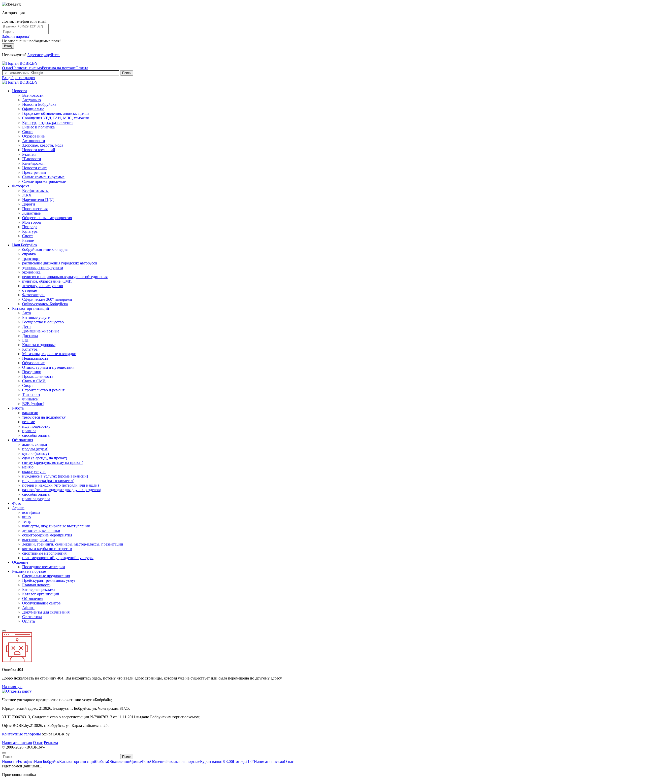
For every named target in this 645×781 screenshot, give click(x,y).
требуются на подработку (44, 417)
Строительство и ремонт (43, 390)
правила (29, 431)
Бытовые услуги (36, 317)
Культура (30, 231)
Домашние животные (40, 331)
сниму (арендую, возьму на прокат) (52, 462)
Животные (31, 213)
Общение (20, 562)
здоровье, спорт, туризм (42, 267)
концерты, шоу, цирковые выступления (56, 526)
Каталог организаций (30, 308)
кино (26, 517)
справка (29, 254)
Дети (26, 326)
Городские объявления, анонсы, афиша (55, 113)
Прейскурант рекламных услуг (49, 580)
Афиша (18, 508)
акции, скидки (34, 444)
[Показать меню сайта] (4, 631)
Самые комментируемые (43, 177)
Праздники (31, 372)
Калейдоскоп (33, 163)
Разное (28, 240)
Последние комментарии (43, 567)
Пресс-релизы (34, 172)
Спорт (27, 131)
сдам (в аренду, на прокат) (44, 458)
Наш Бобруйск (24, 245)
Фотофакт (20, 186)
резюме (28, 422)
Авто (26, 313)
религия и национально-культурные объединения (65, 277)
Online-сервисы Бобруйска (45, 304)
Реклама (51, 742)
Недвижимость (35, 358)
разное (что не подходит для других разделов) (61, 490)
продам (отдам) (35, 449)
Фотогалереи (33, 295)
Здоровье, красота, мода (42, 145)
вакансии (30, 413)
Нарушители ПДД (38, 199)
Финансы (30, 399)
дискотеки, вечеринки (41, 530)
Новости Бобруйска (39, 104)
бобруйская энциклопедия (45, 249)
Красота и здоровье (38, 345)
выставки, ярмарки (38, 539)
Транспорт (31, 394)
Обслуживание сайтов (41, 603)
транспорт (31, 258)
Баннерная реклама (38, 589)
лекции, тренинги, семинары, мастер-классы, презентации (72, 544)
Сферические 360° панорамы (47, 299)
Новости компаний (38, 150)
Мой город (31, 222)
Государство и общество (43, 322)
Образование (33, 136)
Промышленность (37, 376)
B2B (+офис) (33, 403)
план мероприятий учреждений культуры (57, 558)
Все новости (33, 95)
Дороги (28, 204)
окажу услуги (34, 471)
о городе (29, 290)
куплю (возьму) (35, 453)
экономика (31, 272)
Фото (16, 503)
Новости (19, 91)
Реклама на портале (59, 68)
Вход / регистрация (18, 78)
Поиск (126, 73)
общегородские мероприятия (47, 535)
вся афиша (31, 512)
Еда (25, 340)
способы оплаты (36, 435)
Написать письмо (27, 68)
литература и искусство (42, 286)
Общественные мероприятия (47, 218)
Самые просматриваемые (44, 181)
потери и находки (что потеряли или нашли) (60, 485)
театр (26, 521)
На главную (12, 687)
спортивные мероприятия (44, 553)
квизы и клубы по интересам (47, 549)
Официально (33, 109)
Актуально (31, 100)
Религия (29, 154)
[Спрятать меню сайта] (4, 753)
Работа (18, 408)
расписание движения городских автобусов (59, 263)
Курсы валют (216, 761)
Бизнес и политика (38, 127)
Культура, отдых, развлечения (47, 122)
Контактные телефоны (21, 734)
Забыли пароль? (15, 36)
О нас (7, 68)
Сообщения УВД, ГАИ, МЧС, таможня (55, 118)
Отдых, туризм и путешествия (48, 367)
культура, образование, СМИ (47, 281)
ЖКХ (26, 195)
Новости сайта (34, 168)
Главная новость (36, 585)
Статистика (32, 617)
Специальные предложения (46, 576)
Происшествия (35, 209)
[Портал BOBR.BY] (20, 63)
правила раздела (36, 499)
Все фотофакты (35, 190)
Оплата (82, 68)
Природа (29, 227)
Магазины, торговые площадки (49, 354)
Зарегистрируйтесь (43, 55)
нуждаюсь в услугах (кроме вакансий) (55, 476)
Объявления (22, 440)
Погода (243, 761)
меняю (28, 467)
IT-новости (31, 159)
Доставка (30, 335)
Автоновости (33, 141)
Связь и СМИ (34, 381)
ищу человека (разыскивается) (48, 481)
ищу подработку (36, 426)
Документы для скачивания (46, 612)
